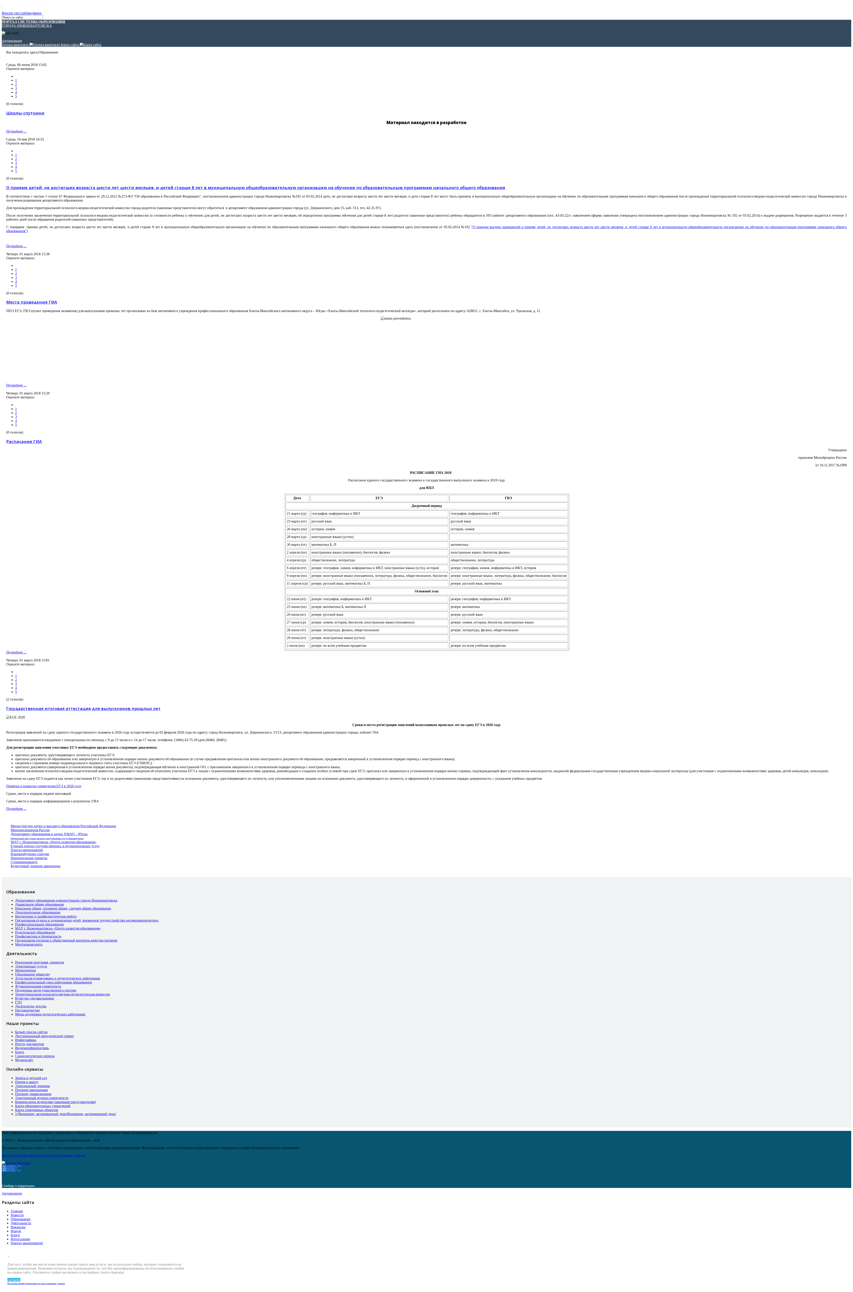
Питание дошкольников (33, 1094)
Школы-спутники (25, 113)
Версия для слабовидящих (22, 13)
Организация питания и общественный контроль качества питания (66, 940)
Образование (20, 1219)
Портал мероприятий (27, 850)
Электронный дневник (32, 1086)
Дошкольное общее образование (39, 904)
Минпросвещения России (30, 830)
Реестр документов (29, 1044)
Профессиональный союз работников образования (53, 982)
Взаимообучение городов (30, 854)
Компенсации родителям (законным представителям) (55, 1102)
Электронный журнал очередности (41, 1098)
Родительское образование (35, 932)
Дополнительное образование (37, 912)
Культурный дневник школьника (35, 866)
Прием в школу (26, 1082)
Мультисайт (24, 1060)
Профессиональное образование (39, 924)
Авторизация (12, 41)
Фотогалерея (20, 1239)
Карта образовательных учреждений (42, 1106)
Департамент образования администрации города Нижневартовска (66, 900)
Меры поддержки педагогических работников (50, 1014)
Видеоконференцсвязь (32, 1048)
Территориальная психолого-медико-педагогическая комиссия (62, 994)
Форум (16, 1231)
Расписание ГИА (24, 441)
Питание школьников (31, 1090)
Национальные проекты (29, 858)
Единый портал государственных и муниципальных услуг (55, 846)
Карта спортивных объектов (36, 1110)
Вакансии (18, 1227)
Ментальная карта (28, 944)
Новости (17, 1215)
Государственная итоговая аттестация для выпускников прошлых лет (83, 708)
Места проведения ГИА (31, 302)
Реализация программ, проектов (39, 962)
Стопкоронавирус (24, 862)
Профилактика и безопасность (38, 936)
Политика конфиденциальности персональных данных (36, 1283)
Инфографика (25, 1040)
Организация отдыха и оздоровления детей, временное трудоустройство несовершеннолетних (87, 920)
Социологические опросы (35, 1056)
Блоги (19, 1052)
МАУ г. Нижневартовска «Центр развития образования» (53, 842)
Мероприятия (25, 970)
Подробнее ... (16, 131)
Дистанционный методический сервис (44, 1036)
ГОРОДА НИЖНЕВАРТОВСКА (33, 24)
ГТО (18, 1002)
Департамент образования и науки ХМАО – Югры (49, 834)
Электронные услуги (31, 966)
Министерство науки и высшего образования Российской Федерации (63, 826)
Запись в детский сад (31, 1078)
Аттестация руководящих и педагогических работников (57, 978)
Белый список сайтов (31, 1032)
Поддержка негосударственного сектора (45, 990)
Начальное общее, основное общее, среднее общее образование (63, 908)
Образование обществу (32, 974)
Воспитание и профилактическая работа (45, 916)
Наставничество (27, 1010)
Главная (17, 1211)
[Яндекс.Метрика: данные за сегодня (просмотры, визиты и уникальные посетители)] (16, 1163)
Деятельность (21, 1223)
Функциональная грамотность (38, 986)
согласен (13, 1280)
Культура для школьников (34, 998)
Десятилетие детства (30, 1006)
